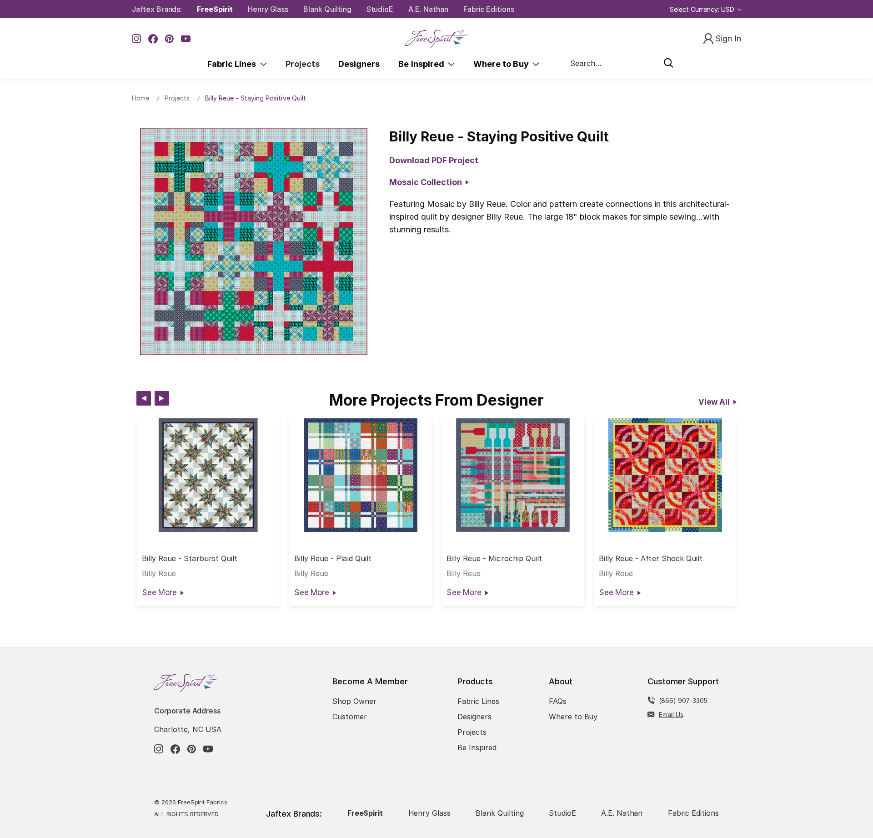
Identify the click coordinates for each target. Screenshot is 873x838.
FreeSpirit (215, 9)
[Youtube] (186, 39)
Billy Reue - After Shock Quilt (651, 558)
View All (714, 401)
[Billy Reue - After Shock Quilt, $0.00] (665, 475)
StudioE (380, 9)
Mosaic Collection (427, 182)
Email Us (671, 714)
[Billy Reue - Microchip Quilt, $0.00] (513, 475)
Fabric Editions (488, 9)
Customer (349, 716)
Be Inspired (423, 64)
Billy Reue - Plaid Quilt (332, 558)
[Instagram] (136, 39)
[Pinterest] (169, 39)
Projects (303, 64)
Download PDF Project (433, 160)
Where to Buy (502, 64)
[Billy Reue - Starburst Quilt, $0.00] (208, 475)
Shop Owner (354, 701)
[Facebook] (153, 39)
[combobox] (622, 63)
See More (159, 592)
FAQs (558, 701)
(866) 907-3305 (683, 700)
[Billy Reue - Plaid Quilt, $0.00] (360, 475)
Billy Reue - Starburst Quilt (189, 558)
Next (162, 398)
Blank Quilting (327, 9)
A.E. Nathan (428, 9)
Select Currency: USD (703, 9)
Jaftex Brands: (157, 9)
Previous (143, 398)
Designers (359, 64)
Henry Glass (268, 9)
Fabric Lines (233, 64)
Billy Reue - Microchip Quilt (494, 558)
